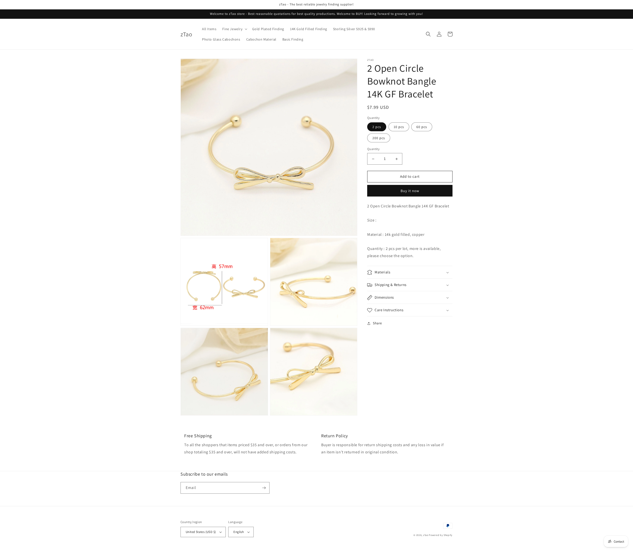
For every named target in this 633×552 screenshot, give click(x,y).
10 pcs (399, 127)
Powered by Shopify (440, 535)
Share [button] (377, 323)
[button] (234, 29)
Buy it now (410, 190)
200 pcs (378, 138)
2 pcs (376, 127)
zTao (425, 535)
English (238, 532)
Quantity (373, 149)
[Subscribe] (263, 488)
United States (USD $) (201, 532)
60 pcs (421, 127)
